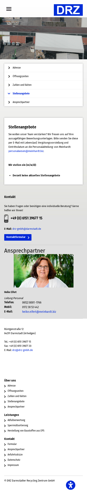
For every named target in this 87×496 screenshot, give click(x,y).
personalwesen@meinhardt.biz (26, 151)
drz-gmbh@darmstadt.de (26, 228)
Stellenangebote (21, 93)
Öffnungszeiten (21, 76)
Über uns (10, 380)
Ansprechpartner (21, 102)
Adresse (17, 67)
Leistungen (11, 415)
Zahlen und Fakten (22, 84)
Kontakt (9, 439)
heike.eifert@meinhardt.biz (39, 312)
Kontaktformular (16, 237)
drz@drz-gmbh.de (22, 350)
